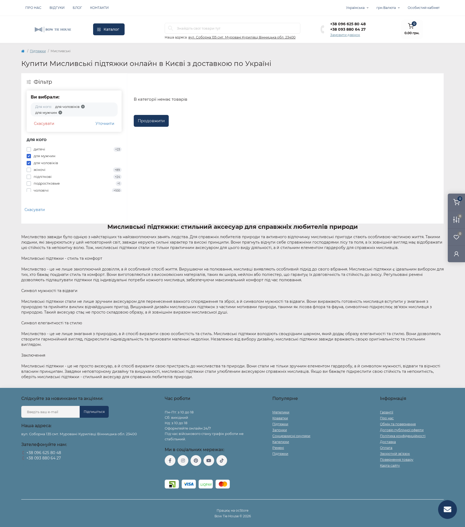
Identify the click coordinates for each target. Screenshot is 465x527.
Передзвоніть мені (36, 465)
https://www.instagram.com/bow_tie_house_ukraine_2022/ (183, 460)
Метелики (280, 412)
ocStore (242, 510)
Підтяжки (38, 51)
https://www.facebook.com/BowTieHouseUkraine (170, 460)
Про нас (33, 8)
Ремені (278, 448)
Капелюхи (280, 442)
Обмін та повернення (398, 424)
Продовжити (151, 120)
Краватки (280, 418)
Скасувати (44, 123)
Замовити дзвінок (345, 35)
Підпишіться (94, 412)
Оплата (386, 448)
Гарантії (386, 412)
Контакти (99, 8)
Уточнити (105, 123)
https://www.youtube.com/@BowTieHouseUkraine (208, 460)
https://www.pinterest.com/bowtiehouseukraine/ (196, 460)
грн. (386, 8)
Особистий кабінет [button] (424, 8)
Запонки (279, 430)
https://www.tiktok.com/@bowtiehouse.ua (221, 460)
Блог (77, 8)
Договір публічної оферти (402, 430)
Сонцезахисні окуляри (291, 436)
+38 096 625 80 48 (348, 24)
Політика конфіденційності (402, 436)
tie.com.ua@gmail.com (184, 473)
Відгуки (57, 8)
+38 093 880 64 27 (348, 29)
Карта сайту (390, 465)
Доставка (388, 442)
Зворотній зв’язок (395, 454)
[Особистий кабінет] (456, 253)
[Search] (171, 28)
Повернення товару (396, 460)
